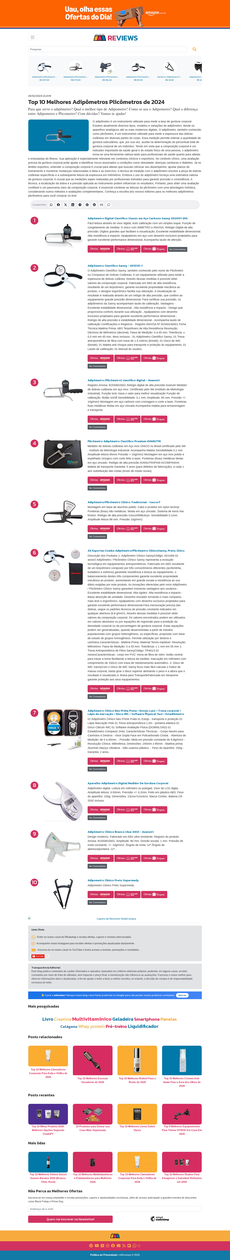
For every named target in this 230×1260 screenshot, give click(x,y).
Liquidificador (143, 1026)
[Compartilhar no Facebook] (58, 205)
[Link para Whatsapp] (134, 1245)
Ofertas (94, 248)
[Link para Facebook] (113, 1245)
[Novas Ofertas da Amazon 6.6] (115, 13)
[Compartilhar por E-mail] (102, 205)
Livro (47, 1019)
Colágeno (68, 1026)
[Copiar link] (109, 205)
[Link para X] (102, 1245)
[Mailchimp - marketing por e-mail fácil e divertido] (159, 1221)
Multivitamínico (92, 1019)
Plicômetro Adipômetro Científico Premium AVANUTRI (124, 441)
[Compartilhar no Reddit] (94, 205)
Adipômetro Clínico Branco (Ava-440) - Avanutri (121, 832)
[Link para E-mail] (118, 1245)
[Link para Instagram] (107, 1245)
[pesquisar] (196, 49)
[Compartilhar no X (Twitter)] (66, 205)
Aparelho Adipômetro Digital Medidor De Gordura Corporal (128, 783)
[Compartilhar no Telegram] (80, 205)
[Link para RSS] (124, 1245)
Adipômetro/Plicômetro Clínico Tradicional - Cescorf (124, 502)
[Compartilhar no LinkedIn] (73, 205)
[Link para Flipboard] (129, 1245)
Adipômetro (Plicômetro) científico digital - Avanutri (124, 380)
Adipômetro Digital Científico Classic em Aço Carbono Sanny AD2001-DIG (138, 218)
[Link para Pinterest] (91, 1245)
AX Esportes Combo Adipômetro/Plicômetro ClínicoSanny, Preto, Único (136, 550)
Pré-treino (116, 1026)
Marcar (182, 995)
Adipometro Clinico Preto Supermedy (113, 880)
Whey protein (91, 1026)
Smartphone (147, 1019)
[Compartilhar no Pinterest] (87, 205)
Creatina (62, 1019)
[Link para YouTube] (97, 1245)
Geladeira (122, 1019)
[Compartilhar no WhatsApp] (51, 205)
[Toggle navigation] (32, 37)
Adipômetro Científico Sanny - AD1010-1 (115, 266)
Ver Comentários (177, 249)
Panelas (169, 1019)
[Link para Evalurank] (139, 1245)
